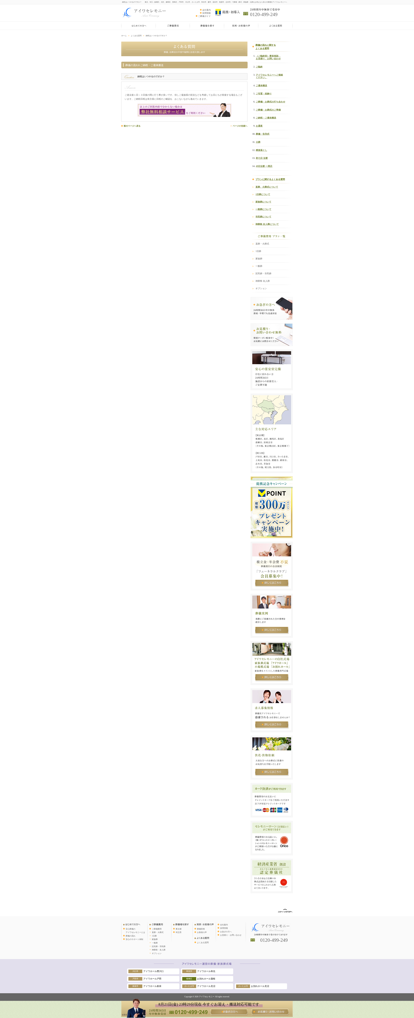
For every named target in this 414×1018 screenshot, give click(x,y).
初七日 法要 (262, 158)
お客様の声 (202, 932)
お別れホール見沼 (253, 986)
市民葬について (263, 217)
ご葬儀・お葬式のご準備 (268, 110)
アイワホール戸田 (146, 979)
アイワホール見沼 (199, 986)
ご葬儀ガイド (204, 16)
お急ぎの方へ (226, 932)
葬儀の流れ (130, 936)
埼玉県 (178, 932)
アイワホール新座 (146, 986)
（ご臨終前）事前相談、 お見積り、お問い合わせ (268, 57)
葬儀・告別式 (262, 134)
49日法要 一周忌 (264, 166)
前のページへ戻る (132, 126)
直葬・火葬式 (262, 244)
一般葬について (263, 209)
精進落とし (261, 150)
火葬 (258, 142)
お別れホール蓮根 (200, 979)
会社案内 (206, 10)
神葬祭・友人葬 (158, 950)
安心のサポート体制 (134, 939)
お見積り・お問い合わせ (230, 935)
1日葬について (263, 194)
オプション (261, 288)
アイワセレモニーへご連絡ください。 (269, 76)
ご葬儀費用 (157, 929)
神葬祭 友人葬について (267, 224)
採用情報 (206, 13)
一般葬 (259, 266)
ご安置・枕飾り (264, 93)
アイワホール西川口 (148, 971)
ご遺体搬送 (261, 85)
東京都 (178, 929)
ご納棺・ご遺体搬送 (266, 118)
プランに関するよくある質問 (270, 179)
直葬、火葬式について (267, 187)
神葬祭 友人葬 (263, 281)
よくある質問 (136, 36)
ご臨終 (259, 67)
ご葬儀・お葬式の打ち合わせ (270, 102)
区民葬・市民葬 (263, 273)
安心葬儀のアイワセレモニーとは (135, 931)
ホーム (124, 36)
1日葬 (258, 251)
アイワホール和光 (200, 971)
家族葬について (263, 202)
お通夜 (259, 126)
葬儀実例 (201, 929)
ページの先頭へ (240, 126)
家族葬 (259, 258)
